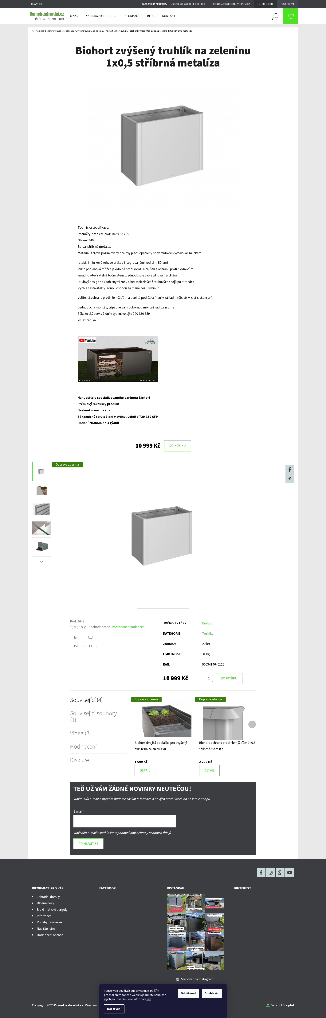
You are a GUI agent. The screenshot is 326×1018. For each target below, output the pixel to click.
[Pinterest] (289, 478)
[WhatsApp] (280, 872)
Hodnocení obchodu (51, 935)
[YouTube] (289, 872)
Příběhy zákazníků (49, 922)
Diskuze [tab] (79, 760)
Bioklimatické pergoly (52, 909)
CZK (40, 4)
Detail (145, 770)
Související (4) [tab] (86, 700)
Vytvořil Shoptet (282, 1005)
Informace (44, 916)
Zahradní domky (48, 897)
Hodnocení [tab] (83, 746)
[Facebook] (289, 469)
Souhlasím (212, 993)
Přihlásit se (88, 843)
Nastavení (114, 1009)
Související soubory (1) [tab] (93, 716)
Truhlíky (207, 633)
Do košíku (177, 445)
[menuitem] (74, 16)
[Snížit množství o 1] (212, 681)
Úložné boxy (45, 903)
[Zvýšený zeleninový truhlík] (118, 358)
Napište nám (46, 928)
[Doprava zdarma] (163, 718)
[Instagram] (270, 872)
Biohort (207, 623)
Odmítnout (188, 993)
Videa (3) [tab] (80, 733)
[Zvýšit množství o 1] (212, 675)
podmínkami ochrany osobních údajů (144, 833)
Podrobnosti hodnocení (128, 627)
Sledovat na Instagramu (198, 979)
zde (149, 999)
